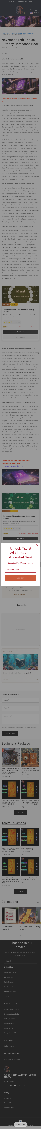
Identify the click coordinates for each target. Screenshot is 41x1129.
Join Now (20, 578)
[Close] (37, 545)
